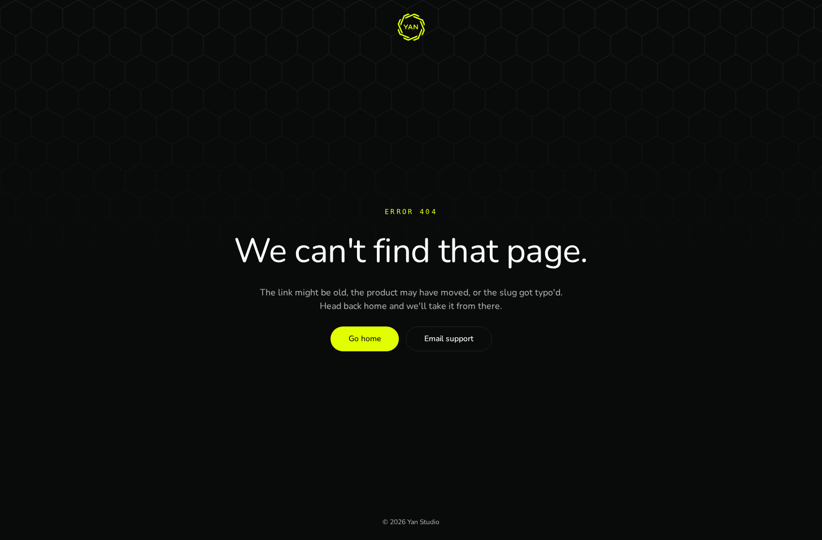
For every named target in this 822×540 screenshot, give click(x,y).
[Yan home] (411, 27)
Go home (365, 338)
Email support (448, 338)
